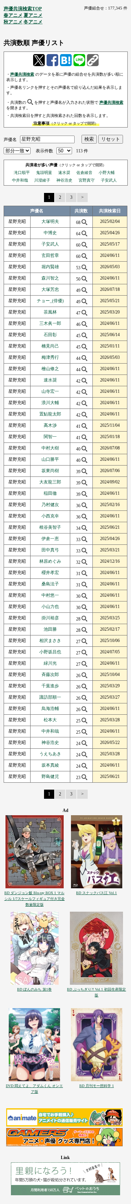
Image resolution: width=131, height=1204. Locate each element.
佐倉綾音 (84, 172)
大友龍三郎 (50, 482)
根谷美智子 (50, 527)
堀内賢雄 (50, 266)
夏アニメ (33, 15)
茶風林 (50, 312)
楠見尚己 (50, 346)
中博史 (50, 232)
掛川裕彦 (50, 617)
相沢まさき (50, 640)
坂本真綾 (50, 765)
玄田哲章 (50, 255)
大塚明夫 (50, 221)
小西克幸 (50, 516)
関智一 (50, 436)
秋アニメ (13, 21)
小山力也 (50, 606)
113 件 (82, 150)
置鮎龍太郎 (50, 414)
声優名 (10, 139)
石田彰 (50, 334)
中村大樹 (50, 448)
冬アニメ (33, 21)
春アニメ (13, 15)
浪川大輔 (50, 402)
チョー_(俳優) (50, 300)
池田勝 (50, 629)
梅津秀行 (50, 357)
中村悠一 (50, 595)
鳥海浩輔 (50, 708)
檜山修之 (50, 368)
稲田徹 (50, 493)
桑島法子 (50, 583)
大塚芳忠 (50, 289)
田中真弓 (50, 549)
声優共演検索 (22, 74)
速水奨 (64, 172)
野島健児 (50, 776)
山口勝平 (50, 459)
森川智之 (50, 278)
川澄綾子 (42, 180)
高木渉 (50, 425)
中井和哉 (20, 180)
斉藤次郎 (50, 674)
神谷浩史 (64, 180)
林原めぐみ (50, 561)
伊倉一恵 (50, 538)
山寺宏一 (50, 391)
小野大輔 (107, 172)
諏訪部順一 (50, 697)
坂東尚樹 (50, 470)
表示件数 (44, 150)
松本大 (50, 719)
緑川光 (50, 663)
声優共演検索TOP (23, 8)
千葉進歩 (50, 685)
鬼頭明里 (44, 172)
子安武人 (109, 180)
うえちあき (50, 753)
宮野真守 (87, 180)
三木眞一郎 (50, 323)
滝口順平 (22, 172)
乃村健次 (50, 504)
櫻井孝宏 (50, 572)
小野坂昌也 (50, 651)
